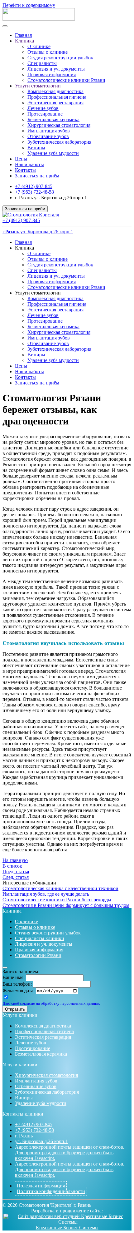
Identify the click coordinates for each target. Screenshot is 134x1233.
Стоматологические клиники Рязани (66, 80)
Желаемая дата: (18, 990)
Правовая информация (51, 74)
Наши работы (29, 164)
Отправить (15, 1009)
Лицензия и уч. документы (56, 69)
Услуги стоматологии (38, 85)
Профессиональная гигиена (56, 97)
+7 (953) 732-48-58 (34, 192)
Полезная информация (41, 1185)
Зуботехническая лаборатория (59, 142)
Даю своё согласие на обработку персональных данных (51, 1003)
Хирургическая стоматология (58, 125)
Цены (21, 158)
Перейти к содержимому (28, 5)
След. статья (15, 877)
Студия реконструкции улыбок (60, 57)
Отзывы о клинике (47, 52)
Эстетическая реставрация (55, 102)
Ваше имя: (13, 977)
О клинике (38, 46)
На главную (15, 860)
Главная (23, 35)
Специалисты (42, 63)
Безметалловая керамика (53, 119)
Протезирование (45, 113)
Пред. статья (15, 871)
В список (12, 866)
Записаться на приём (37, 175)
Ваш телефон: (17, 984)
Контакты (25, 170)
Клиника (24, 40)
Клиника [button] (24, 247)
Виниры (36, 147)
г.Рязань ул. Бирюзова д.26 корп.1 (37, 231)
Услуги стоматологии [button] (38, 292)
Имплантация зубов (48, 130)
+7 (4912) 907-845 (33, 186)
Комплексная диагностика (55, 91)
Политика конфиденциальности (51, 1191)
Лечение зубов (43, 108)
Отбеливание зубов (48, 136)
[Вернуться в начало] (38, 19)
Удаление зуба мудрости (53, 153)
